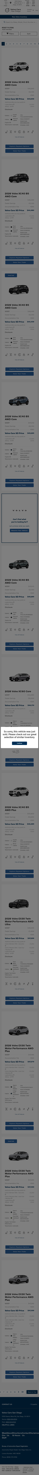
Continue (19, 743)
